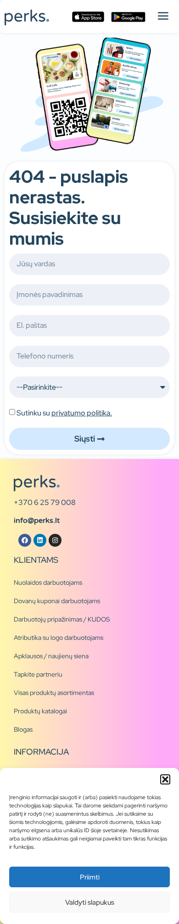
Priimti (90, 877)
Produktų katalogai (40, 711)
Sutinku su (64, 413)
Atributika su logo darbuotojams (58, 637)
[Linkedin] (40, 540)
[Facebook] (24, 540)
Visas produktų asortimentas (54, 693)
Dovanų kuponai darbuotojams (57, 601)
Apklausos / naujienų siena (51, 656)
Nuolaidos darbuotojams (48, 582)
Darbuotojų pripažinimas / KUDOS (62, 619)
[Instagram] (55, 540)
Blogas (23, 729)
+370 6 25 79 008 (45, 502)
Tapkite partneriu (38, 674)
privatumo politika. (81, 413)
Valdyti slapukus (89, 902)
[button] (165, 779)
